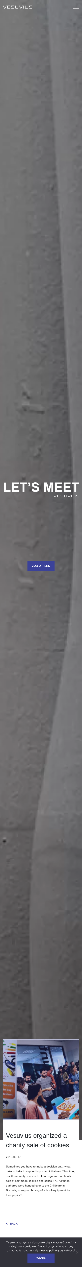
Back (14, 1223)
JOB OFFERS (41, 565)
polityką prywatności (62, 1250)
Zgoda (41, 1258)
